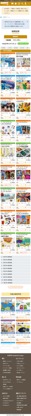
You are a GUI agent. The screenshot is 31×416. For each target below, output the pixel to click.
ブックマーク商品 (7, 368)
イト (17, 124)
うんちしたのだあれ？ (22, 213)
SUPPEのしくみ (7, 379)
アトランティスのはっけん (6, 79)
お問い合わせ (20, 407)
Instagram (5, 405)
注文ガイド (5, 363)
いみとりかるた (5, 146)
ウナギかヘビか (20, 191)
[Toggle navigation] (29, 3)
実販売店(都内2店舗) (22, 405)
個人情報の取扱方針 (22, 396)
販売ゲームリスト (7, 361)
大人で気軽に (20, 365)
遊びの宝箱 (19, 56)
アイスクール (5, 56)
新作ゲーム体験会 (21, 379)
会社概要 (19, 403)
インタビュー (20, 382)
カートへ (7, 95)
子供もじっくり (20, 363)
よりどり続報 (6, 396)
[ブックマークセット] (16, 3)
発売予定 (6, 317)
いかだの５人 (20, 101)
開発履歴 (19, 409)
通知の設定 (5, 398)
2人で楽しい (20, 370)
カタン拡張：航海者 (6, 301)
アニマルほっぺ (20, 79)
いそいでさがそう (6, 124)
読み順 (22, 48)
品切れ (6, 72)
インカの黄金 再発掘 (22, 146)
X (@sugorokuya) (7, 400)
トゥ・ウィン (19, 301)
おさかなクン (20, 236)
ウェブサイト (20, 400)
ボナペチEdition (7, 382)
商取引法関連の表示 (22, 398)
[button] (23, 44)
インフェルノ (4, 169)
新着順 (3, 48)
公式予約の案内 (7, 372)
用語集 (4, 384)
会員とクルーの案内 (8, 386)
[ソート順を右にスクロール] (29, 48)
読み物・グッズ (20, 372)
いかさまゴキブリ (6, 101)
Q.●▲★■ (19, 323)
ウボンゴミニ (5, 213)
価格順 (16, 48)
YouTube (5, 403)
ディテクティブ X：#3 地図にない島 (8, 323)
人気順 (9, 48)
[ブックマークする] (13, 72)
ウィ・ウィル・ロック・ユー (21, 169)
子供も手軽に (20, 361)
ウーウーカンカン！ (6, 191)
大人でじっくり (20, 368)
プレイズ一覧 (6, 365)
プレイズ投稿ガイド (8, 388)
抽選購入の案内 (7, 370)
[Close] (27, 21)
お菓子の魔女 (5, 236)
